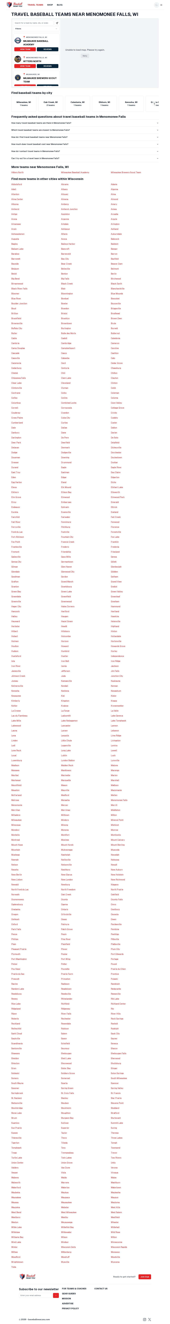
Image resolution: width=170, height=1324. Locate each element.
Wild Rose (115, 1232)
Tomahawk (16, 1148)
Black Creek (67, 283)
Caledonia (115, 338)
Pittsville (115, 939)
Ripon (14, 1013)
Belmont (115, 269)
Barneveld (66, 254)
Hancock (15, 611)
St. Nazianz (16, 1098)
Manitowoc (66, 770)
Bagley (14, 244)
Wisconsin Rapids (119, 1247)
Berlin (113, 274)
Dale (13, 427)
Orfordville (66, 914)
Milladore (15, 815)
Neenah (15, 860)
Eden (13, 477)
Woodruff (65, 1257)
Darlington (16, 437)
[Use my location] (57, 22)
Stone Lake (16, 1113)
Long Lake (66, 750)
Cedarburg (16, 368)
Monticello (116, 835)
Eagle (63, 467)
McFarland (16, 795)
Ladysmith (66, 716)
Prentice (115, 974)
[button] (36, 43)
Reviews (48, 49)
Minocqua (15, 825)
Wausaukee (66, 1202)
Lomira (114, 745)
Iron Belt (65, 661)
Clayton (114, 378)
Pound (114, 964)
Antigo (14, 214)
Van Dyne (65, 1167)
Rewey (14, 999)
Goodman (15, 576)
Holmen (15, 641)
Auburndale (116, 234)
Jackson (115, 666)
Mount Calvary (118, 840)
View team (25, 49)
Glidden (114, 571)
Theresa (114, 1133)
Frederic (65, 547)
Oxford (14, 924)
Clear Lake (16, 383)
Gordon (64, 576)
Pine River (66, 939)
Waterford (16, 1187)
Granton (15, 586)
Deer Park (16, 442)
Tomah (114, 1143)
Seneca (114, 1043)
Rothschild (16, 1028)
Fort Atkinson (17, 537)
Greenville (16, 601)
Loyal (13, 755)
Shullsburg (116, 1063)
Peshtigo (115, 934)
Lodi (13, 745)
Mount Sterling (118, 845)
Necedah (115, 855)
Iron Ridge (115, 661)
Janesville (16, 671)
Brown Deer (116, 318)
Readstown (66, 989)
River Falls (66, 1013)
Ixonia (64, 666)
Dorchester (116, 452)
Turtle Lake (16, 1158)
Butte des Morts (68, 333)
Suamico (15, 1123)
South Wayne (17, 1083)
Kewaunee (16, 696)
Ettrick (114, 507)
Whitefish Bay (67, 1227)
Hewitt (64, 626)
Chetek (14, 373)
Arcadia (114, 214)
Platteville (115, 944)
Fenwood (115, 522)
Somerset (65, 1078)
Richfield (65, 1004)
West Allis (115, 1207)
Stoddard (115, 1108)
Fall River (15, 522)
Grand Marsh (67, 581)
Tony (63, 1148)
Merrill (114, 805)
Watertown (116, 1187)
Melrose (15, 800)
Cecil (63, 363)
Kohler (14, 706)
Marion (114, 775)
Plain (13, 944)
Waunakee (16, 1197)
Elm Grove (16, 497)
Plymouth (15, 954)
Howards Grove (118, 646)
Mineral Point (117, 820)
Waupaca (65, 1197)
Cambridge (66, 343)
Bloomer (15, 293)
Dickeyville (116, 447)
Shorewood (66, 1063)
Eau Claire (115, 472)
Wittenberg (66, 1252)
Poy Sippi (15, 969)
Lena (13, 735)
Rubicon (65, 1028)
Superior (65, 1128)
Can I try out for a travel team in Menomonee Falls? (35, 158)
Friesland (115, 552)
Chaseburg (116, 368)
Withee (14, 1252)
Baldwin (114, 244)
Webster (65, 1207)
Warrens (65, 1182)
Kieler (113, 696)
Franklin (115, 542)
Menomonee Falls (119, 800)
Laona (14, 730)
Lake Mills (16, 720)
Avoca (64, 239)
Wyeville (65, 1262)
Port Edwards (117, 954)
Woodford (15, 1257)
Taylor (64, 1133)
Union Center (17, 1162)
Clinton (114, 383)
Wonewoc (115, 1252)
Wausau (15, 1202)
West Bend (16, 1212)
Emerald (115, 502)
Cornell (14, 408)
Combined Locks (68, 403)
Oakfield (115, 894)
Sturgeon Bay (67, 1118)
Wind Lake (16, 1242)
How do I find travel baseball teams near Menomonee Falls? (39, 137)
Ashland (114, 229)
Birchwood (116, 278)
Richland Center (118, 1004)
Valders (14, 1167)
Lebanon (115, 730)
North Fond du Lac (20, 889)
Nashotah (65, 855)
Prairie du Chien (118, 969)
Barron (114, 254)
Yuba (13, 1267)
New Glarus (66, 874)
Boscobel (115, 298)
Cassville (15, 358)
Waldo (64, 1177)
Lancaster (66, 725)
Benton (64, 274)
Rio (112, 1009)
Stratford (115, 1113)
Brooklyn (65, 318)
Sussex (14, 1133)
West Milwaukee (68, 1212)
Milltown (65, 815)
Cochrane (15, 393)
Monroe (114, 830)
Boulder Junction (19, 303)
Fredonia (115, 547)
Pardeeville (116, 924)
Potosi (14, 964)
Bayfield (115, 259)
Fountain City (67, 537)
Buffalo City (16, 328)
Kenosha (15, 691)
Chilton (114, 373)
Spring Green (67, 1088)
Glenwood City (67, 571)
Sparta (64, 1083)
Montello (15, 835)
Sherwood (115, 1058)
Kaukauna (115, 681)
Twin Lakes (66, 1158)
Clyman (64, 388)
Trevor (114, 1153)
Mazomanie (116, 790)
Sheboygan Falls (118, 1053)
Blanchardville (117, 288)
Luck (113, 755)
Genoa (114, 557)
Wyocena (115, 1262)
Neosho (14, 869)
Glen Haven (66, 567)
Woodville (115, 1257)
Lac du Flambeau (19, 716)
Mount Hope (17, 845)
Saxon (64, 1038)
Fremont (15, 552)
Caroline (115, 348)
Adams (114, 184)
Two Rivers (116, 1158)
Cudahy (114, 418)
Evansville (66, 512)
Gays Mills (66, 557)
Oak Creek (66, 894)
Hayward (15, 621)
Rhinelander (66, 999)
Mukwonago (67, 850)
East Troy (15, 472)
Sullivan (65, 1123)
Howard (64, 646)
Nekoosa (115, 860)
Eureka (14, 512)
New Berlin (16, 874)
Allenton (15, 194)
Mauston (15, 790)
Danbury (15, 432)
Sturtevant (116, 1118)
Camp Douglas (18, 348)
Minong (64, 825)
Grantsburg (66, 586)
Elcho (113, 482)
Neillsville (66, 860)
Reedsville (66, 994)
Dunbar (114, 462)
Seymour (65, 1048)
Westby (64, 1217)
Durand (14, 467)
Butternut (115, 333)
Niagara (114, 884)
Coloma (114, 398)
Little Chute (66, 740)
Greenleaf (115, 596)
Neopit (114, 865)
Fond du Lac (17, 532)
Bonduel (65, 298)
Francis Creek (67, 542)
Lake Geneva (117, 716)
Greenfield (66, 596)
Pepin (63, 934)
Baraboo (15, 254)
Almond (114, 199)
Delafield (115, 442)
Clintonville (16, 388)
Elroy (13, 502)
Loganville (66, 745)
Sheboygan (66, 1053)
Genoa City (16, 562)
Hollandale (116, 636)
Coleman (115, 393)
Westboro (15, 1217)
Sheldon (15, 1058)
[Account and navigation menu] (158, 4)
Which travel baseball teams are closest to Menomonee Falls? (40, 130)
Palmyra (65, 924)
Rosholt (114, 1023)
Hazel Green (67, 621)
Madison (15, 765)
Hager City (16, 606)
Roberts (15, 1018)
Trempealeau (67, 1153)
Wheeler (115, 1222)
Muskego (15, 855)
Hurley (114, 651)
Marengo (115, 770)
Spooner (15, 1088)
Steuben (65, 1103)
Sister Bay (66, 1068)
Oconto (64, 899)
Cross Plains (17, 418)
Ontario (64, 909)
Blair (63, 288)
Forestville (116, 532)
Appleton (65, 214)
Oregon (14, 914)
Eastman (65, 472)
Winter (14, 1247)
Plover (64, 949)
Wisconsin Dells (68, 1247)
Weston (14, 1222)
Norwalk (15, 894)
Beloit (14, 274)
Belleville (65, 269)
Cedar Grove (117, 363)
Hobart (14, 636)
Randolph (115, 984)
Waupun (114, 1197)
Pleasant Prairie (18, 949)
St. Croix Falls (67, 1093)
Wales (113, 1177)
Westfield (115, 1217)
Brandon (65, 308)
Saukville (15, 1038)
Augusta (15, 239)
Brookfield (16, 318)
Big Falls (65, 278)
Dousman (15, 457)
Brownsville (16, 323)
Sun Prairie (16, 1128)
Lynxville (115, 760)
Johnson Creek (18, 676)
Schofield (65, 1043)
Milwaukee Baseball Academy (75, 172)
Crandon (65, 413)
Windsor (65, 1242)
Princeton (65, 979)
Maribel (15, 775)
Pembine (115, 929)
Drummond (66, 462)
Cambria (15, 343)
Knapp (114, 701)
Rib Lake (115, 999)
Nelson (14, 865)
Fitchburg (65, 527)
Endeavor (15, 507)
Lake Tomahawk (118, 720)
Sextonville (16, 1048)
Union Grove (66, 1162)
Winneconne (116, 1242)
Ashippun (65, 229)
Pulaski (114, 979)
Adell (13, 189)
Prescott (15, 979)
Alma (113, 194)
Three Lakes (116, 1138)
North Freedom (68, 889)
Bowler (64, 303)
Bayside (15, 264)
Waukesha (115, 1192)
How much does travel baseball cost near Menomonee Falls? (39, 144)
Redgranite (116, 989)
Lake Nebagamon (69, 720)
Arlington (115, 224)
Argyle (114, 219)
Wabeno (15, 1177)
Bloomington (67, 293)
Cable (14, 338)
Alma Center (17, 199)
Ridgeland (16, 1009)
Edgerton (115, 477)
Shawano (15, 1053)
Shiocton (15, 1063)
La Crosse (16, 711)
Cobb (113, 388)
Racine (14, 984)
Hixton (114, 631)
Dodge (14, 452)
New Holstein (117, 874)
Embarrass (66, 502)
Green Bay (16, 591)
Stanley (64, 1098)
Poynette (65, 969)
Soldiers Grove (68, 1073)
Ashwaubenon (17, 234)
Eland (63, 482)
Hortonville (116, 641)
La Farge (65, 711)
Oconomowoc (17, 899)
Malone (114, 765)
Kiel (63, 696)
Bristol (64, 313)
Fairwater (65, 517)
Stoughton (65, 1113)
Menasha (65, 800)
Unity (113, 1162)
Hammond (115, 606)
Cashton (114, 353)
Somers (14, 1078)
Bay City (65, 259)
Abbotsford (16, 184)
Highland (115, 626)
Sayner (114, 1038)
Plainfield (65, 944)
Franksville (16, 547)
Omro (113, 904)
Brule (113, 323)
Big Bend (15, 278)
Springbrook (17, 1093)
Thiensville (16, 1138)
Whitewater (66, 1232)
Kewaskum (116, 691)
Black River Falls (19, 288)
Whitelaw (15, 1232)
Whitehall (115, 1227)
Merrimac (65, 810)
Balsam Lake (17, 249)
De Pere (65, 437)
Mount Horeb (67, 845)
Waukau (65, 1192)
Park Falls (16, 929)
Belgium (15, 269)
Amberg (65, 204)
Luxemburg (16, 760)
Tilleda (64, 1143)
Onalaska (15, 909)
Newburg (65, 884)
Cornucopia (66, 408)
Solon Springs (117, 1073)
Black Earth (116, 283)
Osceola (114, 914)
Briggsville (116, 308)
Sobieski (15, 1073)
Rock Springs (117, 1018)
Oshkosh (15, 919)
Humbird (65, 651)
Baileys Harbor (68, 244)
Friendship (66, 552)
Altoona (14, 204)
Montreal (15, 840)
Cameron (115, 343)
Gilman (14, 567)
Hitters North (17, 172)
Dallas (64, 427)
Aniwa (114, 209)
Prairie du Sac (17, 974)
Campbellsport (68, 348)
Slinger (114, 1068)
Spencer (115, 1083)
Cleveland (65, 383)
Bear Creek (66, 264)
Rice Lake (16, 1004)
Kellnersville (17, 686)
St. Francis (116, 1093)
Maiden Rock (67, 765)
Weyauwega (66, 1222)
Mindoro (65, 820)
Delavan (15, 447)
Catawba (65, 358)
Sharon (114, 1048)
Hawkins (115, 616)
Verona (114, 1167)
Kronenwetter (117, 706)
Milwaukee (16, 820)
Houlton (15, 646)
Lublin (64, 755)
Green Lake (66, 591)
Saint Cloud (16, 1033)
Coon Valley (116, 403)
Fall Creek (116, 517)
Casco (64, 353)
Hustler (64, 656)
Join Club (145, 1277)
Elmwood (65, 497)
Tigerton (15, 1143)
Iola (13, 661)
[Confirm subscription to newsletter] (56, 1295)
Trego (14, 1153)
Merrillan (15, 810)
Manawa (15, 770)
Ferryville (16, 527)
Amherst (15, 209)
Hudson (14, 651)
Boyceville (116, 303)
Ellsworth (115, 492)
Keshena (65, 691)
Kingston (65, 701)
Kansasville (66, 681)
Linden (14, 740)
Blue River (16, 298)
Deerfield (65, 442)
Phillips (14, 939)
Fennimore (66, 522)
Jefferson (65, 671)
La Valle (114, 711)
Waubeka (15, 1192)
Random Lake (17, 989)
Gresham (115, 601)
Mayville (65, 790)
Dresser (15, 462)
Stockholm (66, 1108)
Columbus (16, 403)
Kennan (114, 686)
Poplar (64, 954)
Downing (65, 457)
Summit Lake (117, 1123)
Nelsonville (66, 865)
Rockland (15, 1023)
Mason (64, 785)
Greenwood (66, 601)
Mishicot (115, 825)
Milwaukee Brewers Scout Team (126, 172)
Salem (64, 1033)
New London (67, 879)
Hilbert (14, 631)
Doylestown (116, 457)
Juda (63, 676)
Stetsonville (16, 1103)
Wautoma (115, 1202)
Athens (64, 234)
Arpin (13, 229)
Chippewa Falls (18, 378)
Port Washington (19, 959)
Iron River (16, 666)
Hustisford (16, 656)
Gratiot (114, 586)
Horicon (64, 641)
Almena (64, 199)
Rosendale (66, 1023)
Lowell (114, 750)
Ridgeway (65, 1009)
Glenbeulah (116, 567)
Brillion (14, 313)
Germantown (67, 562)
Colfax (14, 398)
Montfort (65, 835)
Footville (65, 532)
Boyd (13, 308)
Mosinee (65, 840)
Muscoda (115, 850)
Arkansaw (16, 224)
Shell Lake (66, 1058)
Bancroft (65, 249)
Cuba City (65, 418)
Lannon (114, 725)
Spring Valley (117, 1088)
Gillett (113, 562)
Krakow (64, 706)
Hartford (65, 611)
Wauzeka (15, 1207)
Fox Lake (115, 537)
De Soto (114, 437)
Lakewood (16, 725)
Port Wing (65, 959)
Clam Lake (66, 378)
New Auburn (117, 869)
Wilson (64, 1237)
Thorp (64, 1138)
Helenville (115, 621)
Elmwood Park (118, 497)
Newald (15, 884)
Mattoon (114, 785)
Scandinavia (17, 1043)
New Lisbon (16, 879)
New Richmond (118, 879)
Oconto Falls (117, 899)
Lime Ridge (116, 735)
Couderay (15, 413)
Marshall (115, 780)
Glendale (15, 571)
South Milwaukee (119, 1078)
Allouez (64, 194)
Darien (114, 432)
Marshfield (16, 785)
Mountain (15, 850)
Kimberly (15, 701)
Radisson (65, 984)
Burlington (66, 328)
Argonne (65, 219)
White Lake (16, 1227)
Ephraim (65, 507)
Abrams (64, 184)
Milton (114, 815)
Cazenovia (16, 363)
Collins (64, 398)
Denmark (65, 447)
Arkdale (64, 224)
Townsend (115, 1148)
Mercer (64, 805)
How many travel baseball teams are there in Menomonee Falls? (41, 123)
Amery (114, 204)
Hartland (115, 611)
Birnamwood (17, 283)
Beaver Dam (116, 264)
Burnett (114, 328)
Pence (14, 934)
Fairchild (15, 517)
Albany (64, 189)
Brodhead (115, 313)
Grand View (116, 581)
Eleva (14, 487)
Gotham (114, 576)
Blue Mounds (117, 293)
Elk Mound (66, 487)
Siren (13, 1068)
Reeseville (116, 994)
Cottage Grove (117, 408)
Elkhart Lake (117, 487)
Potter (64, 964)
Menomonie (16, 805)
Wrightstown (17, 1262)
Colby (64, 393)
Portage (114, 959)
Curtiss (64, 423)
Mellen (114, 795)
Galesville (16, 557)
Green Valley (117, 591)
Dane (63, 432)
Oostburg (115, 909)
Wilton (114, 1237)
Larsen (64, 730)
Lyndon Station (68, 760)
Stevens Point (117, 1103)
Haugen (64, 616)
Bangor (114, 249)
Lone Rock (16, 750)
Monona (65, 830)
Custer (114, 423)
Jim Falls (115, 671)
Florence (115, 527)
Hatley (14, 616)
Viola (63, 1172)
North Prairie (117, 889)
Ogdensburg (17, 904)
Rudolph (115, 1028)
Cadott (64, 338)
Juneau (14, 681)
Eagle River (116, 467)
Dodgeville (66, 452)
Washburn (115, 1182)
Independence (117, 656)
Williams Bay (17, 1237)
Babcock (115, 239)
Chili (63, 373)
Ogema (64, 904)
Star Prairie (116, 1098)
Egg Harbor (16, 482)
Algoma (114, 189)
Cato (113, 358)
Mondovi (15, 830)
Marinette (65, 775)
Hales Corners (67, 606)
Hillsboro (65, 631)
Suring (114, 1128)
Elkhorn (15, 492)
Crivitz (114, 413)
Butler (14, 333)
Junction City (117, 676)
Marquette (66, 780)
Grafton (14, 581)
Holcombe (66, 636)
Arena (14, 219)
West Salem (116, 1212)
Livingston (115, 740)
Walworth (15, 1182)
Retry (85, 56)
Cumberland (17, 423)
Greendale (16, 596)
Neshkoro (65, 869)
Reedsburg (16, 994)
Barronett (15, 259)
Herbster (15, 626)
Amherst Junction (69, 209)
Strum (14, 1118)
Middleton (115, 810)
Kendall (64, 686)
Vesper (14, 1172)
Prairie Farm (67, 974)
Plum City (115, 949)
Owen (113, 919)
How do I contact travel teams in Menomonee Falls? (35, 151)
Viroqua (114, 1172)
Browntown (66, 323)
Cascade (15, 353)
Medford (65, 795)
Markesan (16, 780)
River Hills (116, 1013)
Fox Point (15, 542)
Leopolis (65, 735)
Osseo (64, 919)
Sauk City (115, 1033)
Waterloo (65, 1187)
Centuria (65, 368)
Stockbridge (17, 1108)
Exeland (114, 512)
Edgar (64, 477)
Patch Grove (67, 929)
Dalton (114, 427)
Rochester (66, 1018)
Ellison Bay (66, 492)
